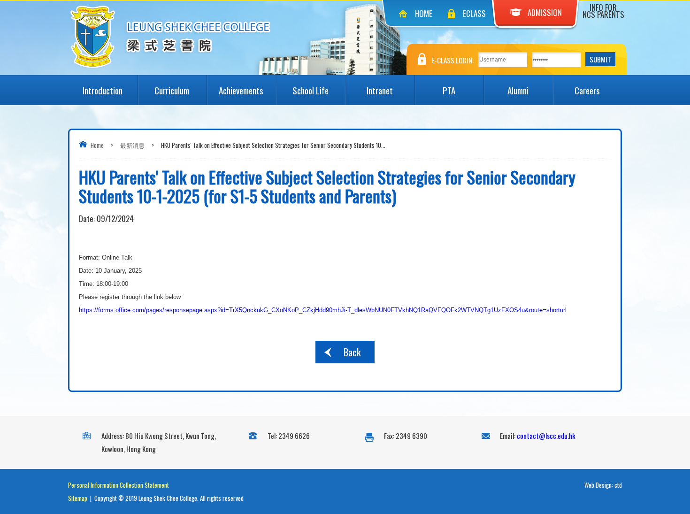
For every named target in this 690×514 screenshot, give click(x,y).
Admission (545, 12)
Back (352, 352)
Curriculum (171, 90)
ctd (618, 485)
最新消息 (132, 145)
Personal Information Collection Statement (118, 485)
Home (423, 13)
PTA (449, 90)
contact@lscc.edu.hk (546, 435)
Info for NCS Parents (603, 10)
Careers (587, 90)
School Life (310, 90)
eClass (474, 13)
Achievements (241, 90)
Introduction (103, 90)
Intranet (380, 90)
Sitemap (77, 498)
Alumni (518, 90)
